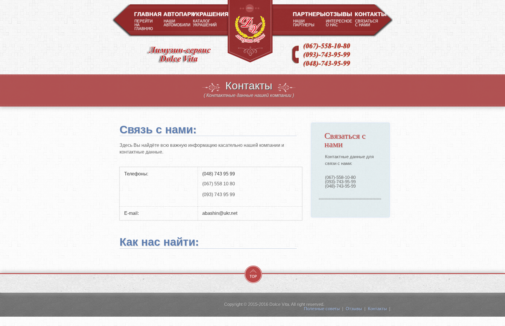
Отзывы (354, 308)
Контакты (377, 308)
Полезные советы (322, 308)
